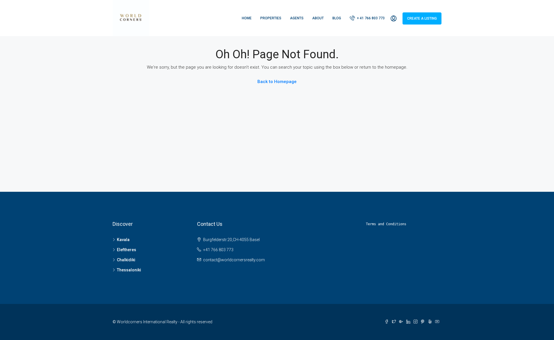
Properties (270, 18)
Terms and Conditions (386, 224)
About (318, 18)
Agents (297, 18)
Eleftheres (126, 249)
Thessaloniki (129, 270)
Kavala (123, 239)
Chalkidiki (126, 260)
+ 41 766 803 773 (370, 18)
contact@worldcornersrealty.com (234, 260)
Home (247, 18)
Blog (336, 18)
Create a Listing (422, 18)
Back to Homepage (277, 81)
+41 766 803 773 (218, 249)
